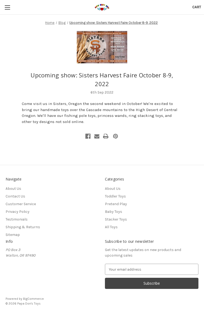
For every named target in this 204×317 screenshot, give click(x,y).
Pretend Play (116, 204)
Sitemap (13, 234)
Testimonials (17, 219)
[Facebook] (88, 136)
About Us (13, 188)
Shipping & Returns (23, 227)
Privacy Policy (17, 211)
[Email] (97, 136)
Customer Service (21, 204)
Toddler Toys (115, 196)
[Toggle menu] (7, 7)
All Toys (111, 227)
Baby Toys (113, 211)
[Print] (105, 136)
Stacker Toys (116, 219)
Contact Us (15, 196)
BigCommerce (33, 299)
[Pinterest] (115, 136)
